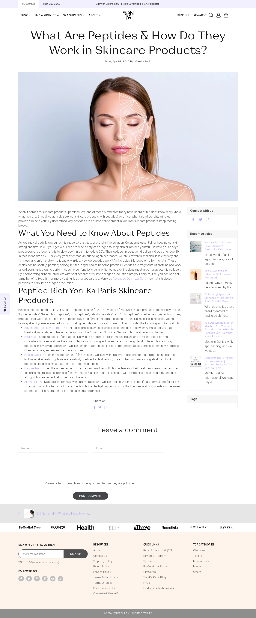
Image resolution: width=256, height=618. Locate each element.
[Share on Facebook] (94, 407)
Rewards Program (154, 555)
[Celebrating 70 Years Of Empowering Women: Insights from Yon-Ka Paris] (195, 361)
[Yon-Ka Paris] (128, 15)
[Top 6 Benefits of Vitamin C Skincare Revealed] (195, 274)
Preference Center (104, 588)
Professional (51, 4)
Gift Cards (149, 571)
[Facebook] (193, 220)
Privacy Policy (102, 571)
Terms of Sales (102, 582)
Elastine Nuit (32, 368)
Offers (197, 571)
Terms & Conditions (105, 577)
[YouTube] (52, 578)
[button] (25, 15)
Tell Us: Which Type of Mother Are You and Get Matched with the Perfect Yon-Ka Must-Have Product (219, 329)
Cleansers (199, 550)
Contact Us (100, 555)
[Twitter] (200, 220)
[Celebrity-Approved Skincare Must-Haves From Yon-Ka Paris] (195, 298)
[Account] (218, 15)
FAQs (146, 582)
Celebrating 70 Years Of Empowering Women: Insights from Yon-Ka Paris (219, 363)
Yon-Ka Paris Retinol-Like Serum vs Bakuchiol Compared (218, 246)
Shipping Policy (102, 561)
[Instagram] (207, 220)
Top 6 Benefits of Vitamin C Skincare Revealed (217, 274)
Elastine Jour (32, 355)
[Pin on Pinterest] (105, 407)
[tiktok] (60, 578)
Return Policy (101, 566)
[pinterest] (45, 578)
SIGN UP (75, 553)
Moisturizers (201, 561)
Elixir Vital (30, 337)
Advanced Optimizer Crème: (42, 328)
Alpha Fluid (31, 382)
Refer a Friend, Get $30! (157, 550)
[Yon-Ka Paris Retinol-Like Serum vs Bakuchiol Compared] (195, 246)
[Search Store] (211, 15)
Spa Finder (150, 561)
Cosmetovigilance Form (108, 593)
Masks (197, 566)
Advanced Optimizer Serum (131, 278)
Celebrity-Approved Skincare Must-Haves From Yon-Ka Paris (218, 298)
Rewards (200, 15)
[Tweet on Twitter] (99, 407)
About (97, 550)
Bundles (183, 15)
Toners (197, 555)
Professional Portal (155, 566)
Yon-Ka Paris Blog (154, 577)
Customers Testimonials (158, 588)
